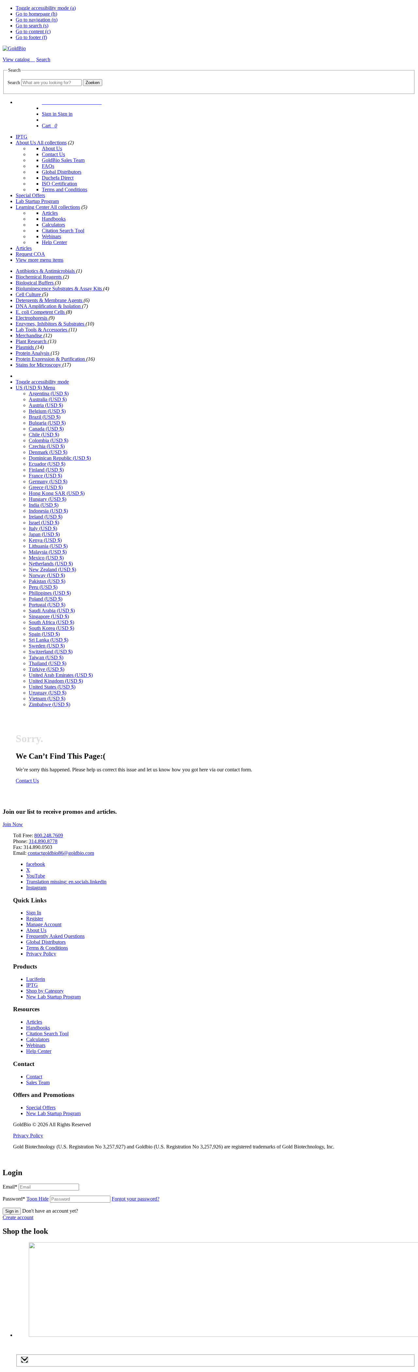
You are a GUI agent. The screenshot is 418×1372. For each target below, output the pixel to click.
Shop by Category (45, 991)
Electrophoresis (32, 318)
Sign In (33, 912)
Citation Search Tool (63, 230)
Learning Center (33, 207)
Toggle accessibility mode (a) (46, 8)
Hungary (47, 499)
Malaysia (48, 552)
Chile (44, 434)
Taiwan (46, 657)
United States (52, 687)
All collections (52, 142)
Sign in (11, 1211)
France (45, 475)
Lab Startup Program (37, 201)
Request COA (30, 254)
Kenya (45, 540)
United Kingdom (56, 681)
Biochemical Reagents (39, 277)
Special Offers (30, 195)
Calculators (53, 224)
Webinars (51, 236)
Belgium (47, 411)
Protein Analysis (33, 353)
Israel (44, 522)
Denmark (48, 452)
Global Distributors (61, 172)
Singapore (49, 616)
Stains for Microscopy (39, 365)
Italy (43, 528)
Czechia (47, 446)
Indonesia (48, 511)
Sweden (47, 646)
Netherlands (51, 563)
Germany (48, 481)
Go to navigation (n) (36, 19)
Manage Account (43, 924)
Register (34, 918)
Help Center (54, 242)
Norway (47, 575)
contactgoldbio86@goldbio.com (61, 853)
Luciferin (35, 979)
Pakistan (47, 581)
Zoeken (93, 82)
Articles (50, 213)
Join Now (13, 824)
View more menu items (39, 260)
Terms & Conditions (47, 948)
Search (14, 82)
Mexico (46, 558)
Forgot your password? (135, 1199)
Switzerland (50, 651)
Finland (46, 470)
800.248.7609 (48, 835)
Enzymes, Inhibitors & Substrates (51, 324)
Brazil (44, 417)
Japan (44, 534)
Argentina (49, 393)
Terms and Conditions (64, 189)
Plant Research (32, 341)
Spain (44, 634)
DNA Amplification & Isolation (49, 306)
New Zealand (52, 569)
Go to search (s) (32, 25)
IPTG (21, 136)
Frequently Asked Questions (55, 936)
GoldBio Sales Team (63, 160)
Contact (34, 1076)
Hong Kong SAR (57, 493)
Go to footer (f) (31, 37)
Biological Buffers (35, 282)
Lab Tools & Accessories (42, 329)
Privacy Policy (41, 953)
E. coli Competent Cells (41, 312)
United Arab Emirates (61, 675)
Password (26, 1199)
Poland (45, 599)
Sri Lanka (48, 640)
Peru (43, 587)
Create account (18, 1217)
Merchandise (29, 335)
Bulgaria (47, 423)
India (43, 505)
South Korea (51, 628)
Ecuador (47, 464)
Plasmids (25, 347)
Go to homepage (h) (36, 14)
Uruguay (47, 692)
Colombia (48, 440)
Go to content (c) (33, 31)
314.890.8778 (43, 841)
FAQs (48, 166)
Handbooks (54, 219)
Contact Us (53, 154)
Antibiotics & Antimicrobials (46, 271)
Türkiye (46, 669)
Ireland (45, 516)
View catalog (17, 59)
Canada (46, 428)
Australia (48, 399)
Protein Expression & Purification (51, 359)
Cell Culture (29, 294)
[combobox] (51, 82)
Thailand (47, 663)
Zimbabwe (49, 704)
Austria (46, 405)
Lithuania (48, 546)
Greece (46, 487)
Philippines (50, 593)
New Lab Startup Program (53, 997)
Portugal (47, 604)
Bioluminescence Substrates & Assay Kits (59, 288)
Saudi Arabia (52, 610)
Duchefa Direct (57, 178)
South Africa (51, 622)
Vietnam (47, 698)
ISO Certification (59, 183)
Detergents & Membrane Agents (50, 300)
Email (10, 1187)
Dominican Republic (60, 458)
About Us (26, 142)
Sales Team (38, 1082)
